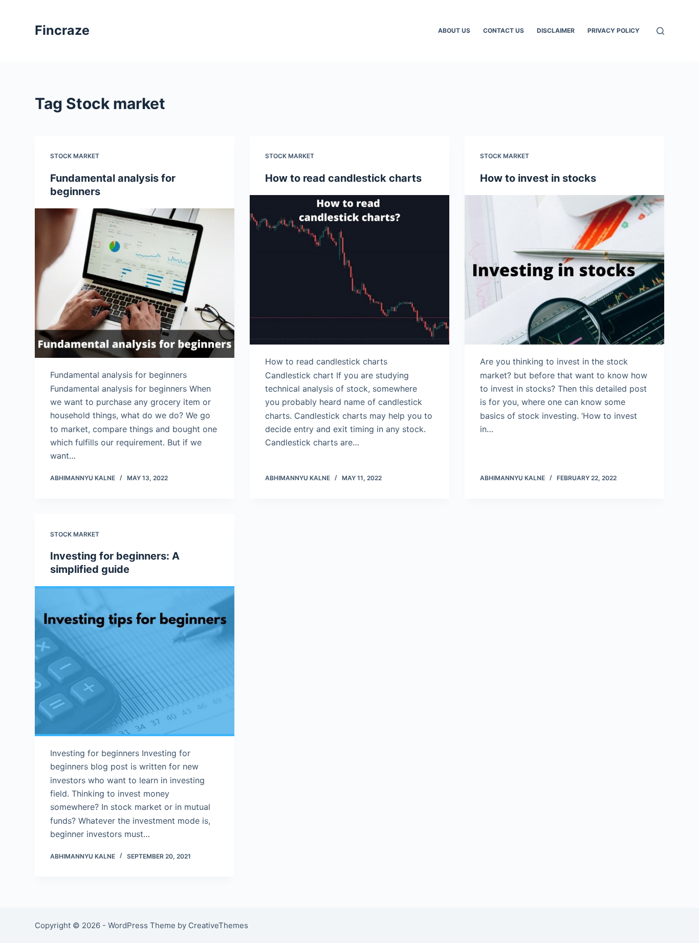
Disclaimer (556, 30)
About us (454, 30)
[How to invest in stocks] (564, 270)
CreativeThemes (218, 925)
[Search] (660, 31)
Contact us (503, 30)
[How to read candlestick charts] (349, 270)
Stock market (74, 156)
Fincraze (62, 30)
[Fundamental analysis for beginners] (134, 283)
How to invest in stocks (538, 178)
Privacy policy (613, 30)
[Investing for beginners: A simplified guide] (134, 661)
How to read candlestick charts (343, 178)
